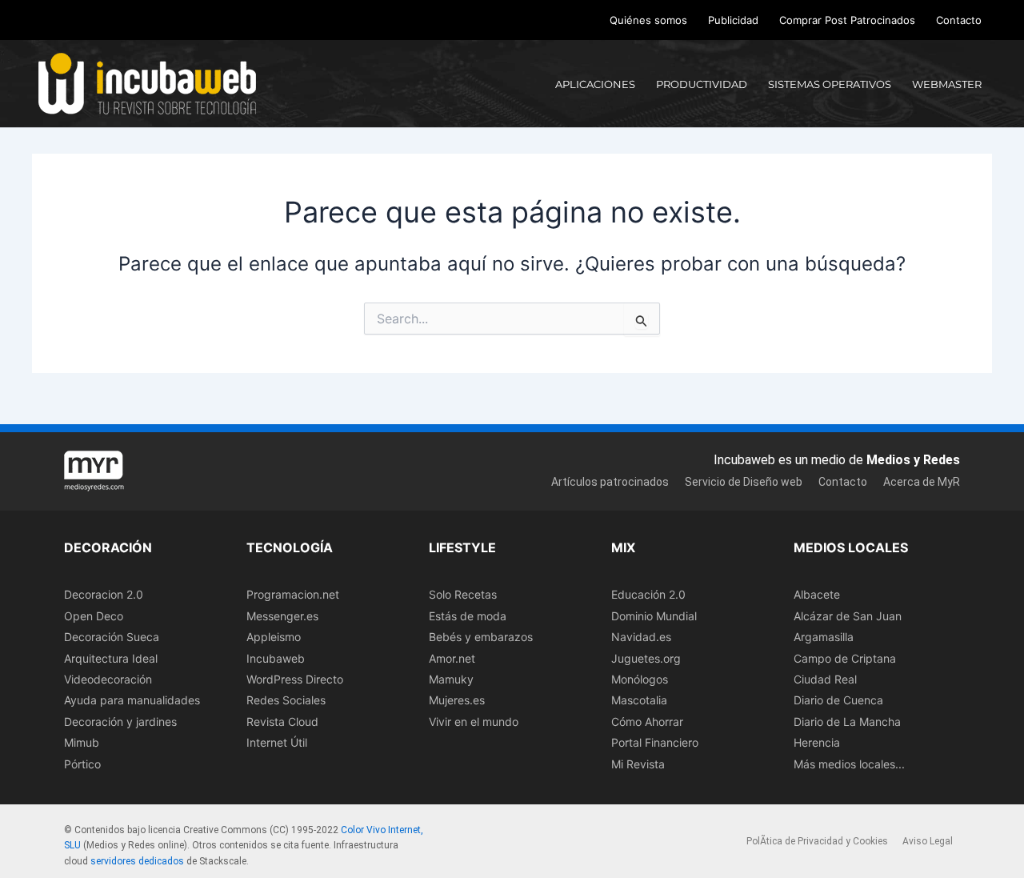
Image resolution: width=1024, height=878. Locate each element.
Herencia (817, 742)
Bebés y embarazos (481, 636)
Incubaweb (275, 658)
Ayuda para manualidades (132, 700)
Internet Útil (276, 742)
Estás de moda (467, 616)
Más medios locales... (849, 764)
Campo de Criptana (845, 658)
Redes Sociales (286, 700)
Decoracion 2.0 (103, 594)
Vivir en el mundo (473, 721)
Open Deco (93, 616)
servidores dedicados (137, 861)
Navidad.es (641, 636)
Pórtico (82, 764)
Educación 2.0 (648, 594)
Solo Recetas (463, 594)
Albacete (817, 594)
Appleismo (273, 636)
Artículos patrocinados (610, 481)
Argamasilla (824, 636)
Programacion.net (292, 594)
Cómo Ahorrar (647, 721)
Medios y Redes (913, 459)
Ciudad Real (825, 679)
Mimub (81, 742)
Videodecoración (108, 679)
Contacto (959, 20)
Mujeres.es (457, 700)
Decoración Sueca (111, 636)
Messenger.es (282, 616)
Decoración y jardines (120, 721)
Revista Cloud (282, 721)
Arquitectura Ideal (111, 658)
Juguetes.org (646, 658)
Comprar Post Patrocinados (847, 20)
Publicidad (733, 20)
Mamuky (451, 679)
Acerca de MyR (921, 481)
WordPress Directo (294, 679)
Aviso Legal (927, 841)
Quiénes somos (648, 20)
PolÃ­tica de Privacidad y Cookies (817, 841)
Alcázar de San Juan (848, 616)
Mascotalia (639, 700)
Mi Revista (638, 764)
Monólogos (639, 679)
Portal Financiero (654, 742)
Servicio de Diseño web (743, 481)
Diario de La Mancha (847, 721)
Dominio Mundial (654, 616)
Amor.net (452, 658)
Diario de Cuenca (838, 700)
